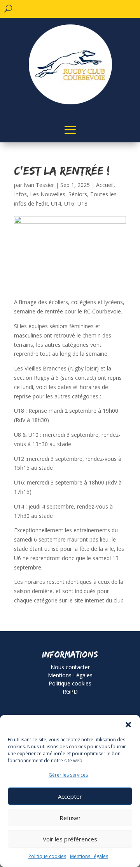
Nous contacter (70, 667)
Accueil (105, 185)
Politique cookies (47, 856)
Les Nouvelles (47, 194)
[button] (128, 725)
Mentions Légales (89, 856)
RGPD (70, 691)
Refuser (70, 818)
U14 (56, 203)
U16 (69, 203)
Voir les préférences (70, 839)
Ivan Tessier (39, 185)
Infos (20, 194)
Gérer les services (68, 775)
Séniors (77, 194)
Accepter (70, 796)
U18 (82, 203)
